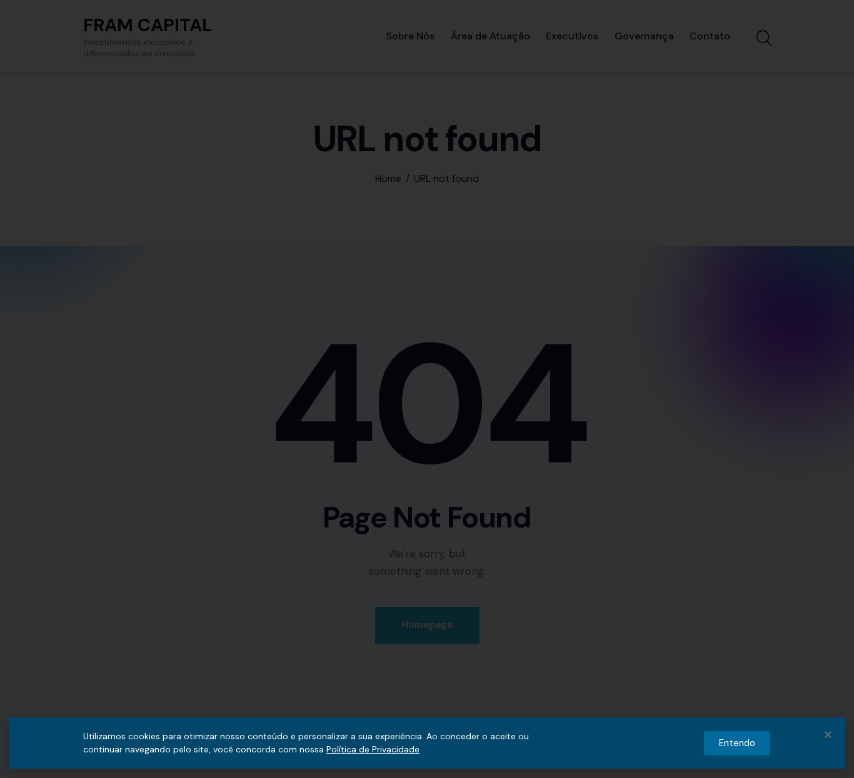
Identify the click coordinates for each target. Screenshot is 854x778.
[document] (427, 389)
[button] (828, 734)
